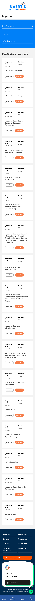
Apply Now (19, 76)
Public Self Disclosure (6, 549)
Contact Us (22, 548)
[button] (17, 582)
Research (6, 539)
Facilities (6, 544)
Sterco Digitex (28, 591)
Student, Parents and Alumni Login (16, 558)
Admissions (22, 534)
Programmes (22, 539)
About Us (6, 534)
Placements (22, 544)
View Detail (9, 76)
